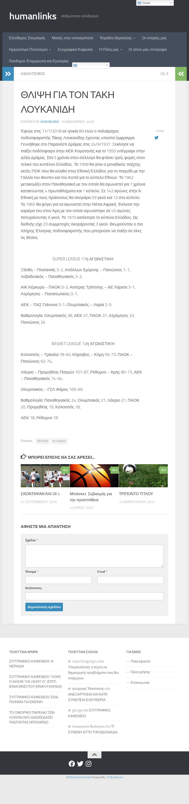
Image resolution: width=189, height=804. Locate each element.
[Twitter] (80, 764)
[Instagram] (88, 764)
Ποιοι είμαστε (141, 661)
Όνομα (31, 572)
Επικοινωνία (140, 683)
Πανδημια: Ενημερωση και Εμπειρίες (39, 61)
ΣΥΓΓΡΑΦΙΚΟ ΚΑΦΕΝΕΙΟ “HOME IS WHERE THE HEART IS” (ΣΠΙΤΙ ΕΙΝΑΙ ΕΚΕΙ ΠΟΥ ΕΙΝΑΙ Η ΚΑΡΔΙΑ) (35, 682)
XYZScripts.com (114, 777)
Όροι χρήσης (140, 672)
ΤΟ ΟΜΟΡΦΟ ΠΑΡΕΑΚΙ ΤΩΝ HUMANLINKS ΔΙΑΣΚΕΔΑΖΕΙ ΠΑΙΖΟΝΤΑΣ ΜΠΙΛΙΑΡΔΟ (32, 717)
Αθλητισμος (33, 74)
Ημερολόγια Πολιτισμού (28, 49)
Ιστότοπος (33, 588)
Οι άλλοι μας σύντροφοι (148, 49)
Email (102, 572)
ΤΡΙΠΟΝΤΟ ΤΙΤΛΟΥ (136, 493)
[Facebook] (72, 764)
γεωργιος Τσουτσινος (88, 689)
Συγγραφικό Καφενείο (75, 49)
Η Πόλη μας (109, 49)
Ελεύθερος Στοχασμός (27, 38)
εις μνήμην (59, 441)
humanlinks (32, 16)
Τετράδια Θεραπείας (116, 38)
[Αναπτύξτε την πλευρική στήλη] (8, 74)
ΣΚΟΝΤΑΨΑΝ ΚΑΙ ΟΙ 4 (40, 493)
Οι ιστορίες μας (154, 38)
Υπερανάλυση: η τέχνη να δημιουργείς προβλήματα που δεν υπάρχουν (93, 672)
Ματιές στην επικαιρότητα (72, 38)
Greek (81, 65)
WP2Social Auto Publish (79, 777)
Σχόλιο (31, 540)
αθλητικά (42, 441)
